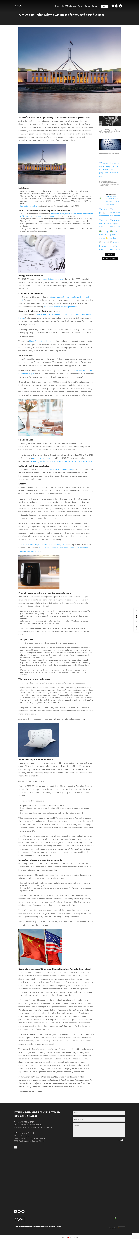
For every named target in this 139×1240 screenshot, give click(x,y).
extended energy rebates (53, 279)
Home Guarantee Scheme (40, 341)
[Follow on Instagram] (116, 5)
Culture (87, 6)
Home (57, 6)
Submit (120, 1140)
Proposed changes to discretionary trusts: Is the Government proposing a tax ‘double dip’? (108, 183)
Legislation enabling (28, 206)
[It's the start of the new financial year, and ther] (104, 224)
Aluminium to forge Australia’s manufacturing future (45, 545)
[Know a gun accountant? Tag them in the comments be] (104, 213)
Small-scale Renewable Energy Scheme (60, 307)
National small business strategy (61, 470)
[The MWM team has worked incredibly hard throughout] (115, 213)
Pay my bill (104, 6)
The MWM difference (69, 6)
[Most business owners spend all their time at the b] (104, 246)
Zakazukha (74, 1237)
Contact (94, 6)
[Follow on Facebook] (113, 5)
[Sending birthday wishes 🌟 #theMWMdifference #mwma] (104, 235)
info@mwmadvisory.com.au (30, 1125)
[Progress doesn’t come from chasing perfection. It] (115, 246)
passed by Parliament (41, 458)
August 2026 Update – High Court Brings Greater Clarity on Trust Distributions (109, 131)
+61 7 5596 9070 (27, 1122)
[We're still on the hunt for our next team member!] (115, 224)
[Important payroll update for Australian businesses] (115, 235)
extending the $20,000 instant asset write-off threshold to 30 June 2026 (61, 461)
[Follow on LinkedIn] (120, 5)
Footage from (113, 1228)
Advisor (80, 6)
